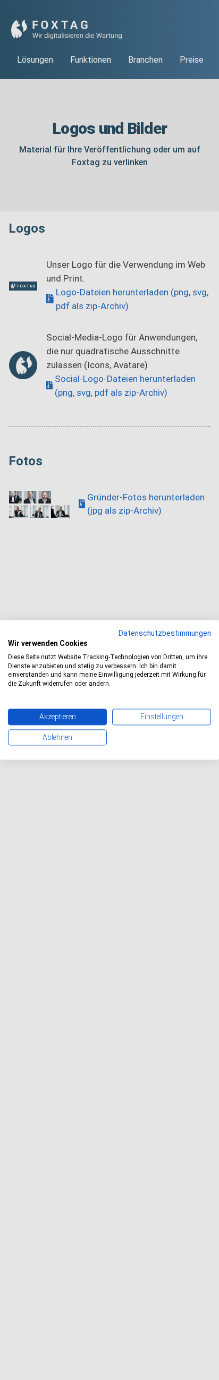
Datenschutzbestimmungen (165, 633)
